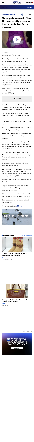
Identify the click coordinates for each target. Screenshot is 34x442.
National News (8, 14)
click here (19, 206)
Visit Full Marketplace (26, 235)
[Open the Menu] (2, 2)
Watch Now (29, 2)
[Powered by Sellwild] (29, 331)
